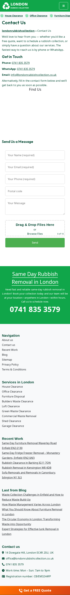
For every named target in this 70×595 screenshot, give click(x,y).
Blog (4, 355)
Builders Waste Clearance (17, 401)
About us (7, 340)
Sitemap (7, 359)
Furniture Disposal (13, 396)
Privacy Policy (10, 364)
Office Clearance (38, 15)
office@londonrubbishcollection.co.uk (30, 558)
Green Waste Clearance (16, 411)
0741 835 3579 (21, 63)
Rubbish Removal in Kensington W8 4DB (26, 467)
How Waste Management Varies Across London (31, 504)
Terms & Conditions (14, 369)
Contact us (8, 345)
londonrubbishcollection (18, 31)
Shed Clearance (11, 421)
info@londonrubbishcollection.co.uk (33, 75)
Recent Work (10, 350)
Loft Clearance (11, 406)
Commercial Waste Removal (19, 416)
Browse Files (35, 234)
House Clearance (14, 15)
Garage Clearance (13, 426)
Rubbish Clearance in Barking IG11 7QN (26, 463)
